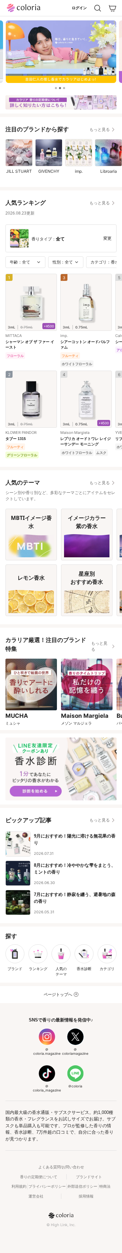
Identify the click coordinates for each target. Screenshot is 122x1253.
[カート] (112, 8)
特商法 (104, 1186)
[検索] (97, 8)
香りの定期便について (38, 1177)
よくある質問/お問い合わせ (61, 1167)
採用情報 (86, 1196)
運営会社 (35, 1196)
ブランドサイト (89, 1177)
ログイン (79, 8)
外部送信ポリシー (82, 1186)
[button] (56, 88)
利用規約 (19, 1186)
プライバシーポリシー (47, 1186)
